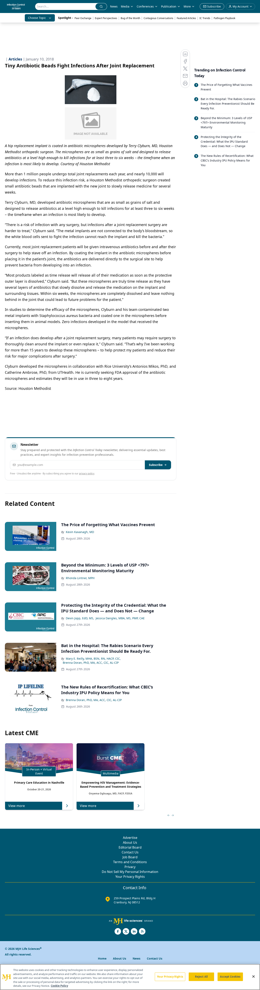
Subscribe (155, 465)
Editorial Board (130, 847)
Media (125, 6)
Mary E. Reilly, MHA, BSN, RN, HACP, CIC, (93, 658)
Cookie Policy (59, 986)
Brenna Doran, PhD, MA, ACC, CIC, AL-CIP (91, 663)
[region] (130, 977)
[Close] (253, 976)
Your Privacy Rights (130, 876)
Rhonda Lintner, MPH (80, 578)
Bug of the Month (130, 18)
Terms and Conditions (130, 862)
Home (102, 958)
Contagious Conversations (158, 18)
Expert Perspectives (106, 18)
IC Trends (204, 18)
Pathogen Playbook (224, 18)
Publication (168, 6)
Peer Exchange (83, 18)
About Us (130, 842)
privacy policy (86, 473)
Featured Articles (186, 18)
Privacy (130, 867)
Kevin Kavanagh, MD (80, 532)
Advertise (130, 837)
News (114, 6)
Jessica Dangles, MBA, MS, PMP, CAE (120, 618)
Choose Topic (37, 18)
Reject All (201, 976)
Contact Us (130, 852)
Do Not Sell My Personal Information (130, 871)
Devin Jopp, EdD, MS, (80, 618)
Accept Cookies (230, 976)
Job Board (130, 857)
